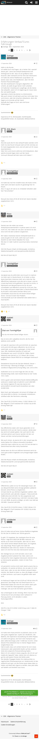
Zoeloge (5, 47)
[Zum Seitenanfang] (36, 736)
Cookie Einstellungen (8, 725)
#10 (34, 628)
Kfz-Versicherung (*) (27, 694)
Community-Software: (19, 733)
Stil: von (19, 736)
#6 (35, 325)
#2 (35, 137)
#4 (35, 221)
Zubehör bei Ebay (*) (13, 694)
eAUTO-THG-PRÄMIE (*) (11, 692)
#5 (35, 271)
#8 (35, 482)
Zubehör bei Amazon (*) (27, 692)
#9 (35, 527)
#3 (35, 179)
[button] (26, 2)
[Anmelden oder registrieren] (31, 2)
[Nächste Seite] (29, 50)
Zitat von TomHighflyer (11, 330)
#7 (35, 424)
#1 (35, 63)
